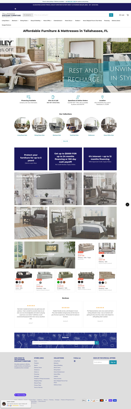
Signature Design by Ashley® (105, 263)
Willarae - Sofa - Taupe (84, 257)
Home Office (47, 20)
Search (36, 365)
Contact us (36, 370)
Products (36, 363)
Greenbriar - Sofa (41, 288)
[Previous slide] (4, 65)
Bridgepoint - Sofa (62, 288)
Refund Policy (37, 383)
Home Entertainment (59, 372)
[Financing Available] (28, 100)
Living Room (5, 20)
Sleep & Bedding (36, 20)
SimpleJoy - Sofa (103, 288)
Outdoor (77, 20)
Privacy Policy (37, 385)
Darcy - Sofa (81, 288)
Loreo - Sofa (19, 288)
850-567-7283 (72, 1)
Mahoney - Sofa (103, 262)
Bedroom (14, 20)
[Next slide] (126, 65)
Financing (107, 20)
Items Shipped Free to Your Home (92, 20)
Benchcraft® (81, 259)
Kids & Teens (57, 367)
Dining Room (24, 20)
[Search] (111, 15)
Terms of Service (38, 387)
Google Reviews (6, 25)
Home (35, 361)
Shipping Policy (38, 381)
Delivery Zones (116, 20)
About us (36, 372)
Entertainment (58, 20)
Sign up (113, 362)
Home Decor (68, 20)
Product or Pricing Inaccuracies (42, 378)
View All (65, 141)
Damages (36, 376)
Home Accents (57, 378)
